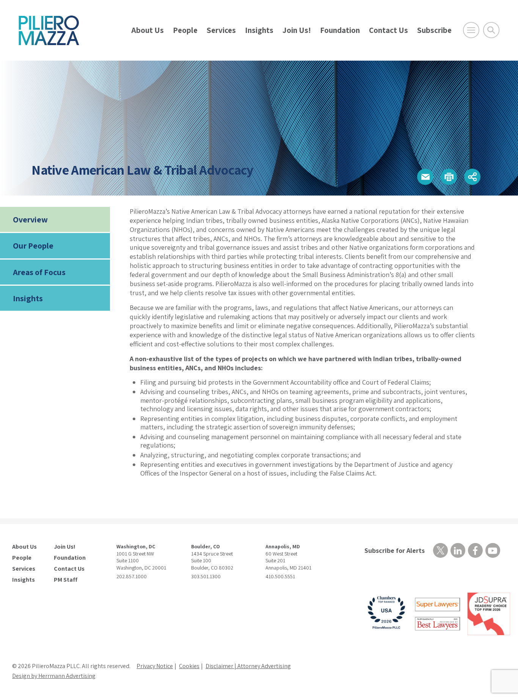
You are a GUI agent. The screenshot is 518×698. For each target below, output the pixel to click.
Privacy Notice (155, 666)
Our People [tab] (33, 245)
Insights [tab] (28, 298)
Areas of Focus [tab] (39, 272)
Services (221, 30)
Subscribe (434, 30)
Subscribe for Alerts (394, 550)
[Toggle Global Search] (491, 30)
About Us (147, 30)
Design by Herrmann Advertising (54, 676)
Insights (259, 30)
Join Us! (297, 30)
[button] (425, 177)
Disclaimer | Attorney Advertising (248, 666)
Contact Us (388, 30)
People (185, 30)
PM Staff (65, 580)
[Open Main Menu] (471, 30)
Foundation (340, 30)
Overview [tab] (30, 219)
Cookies (189, 666)
